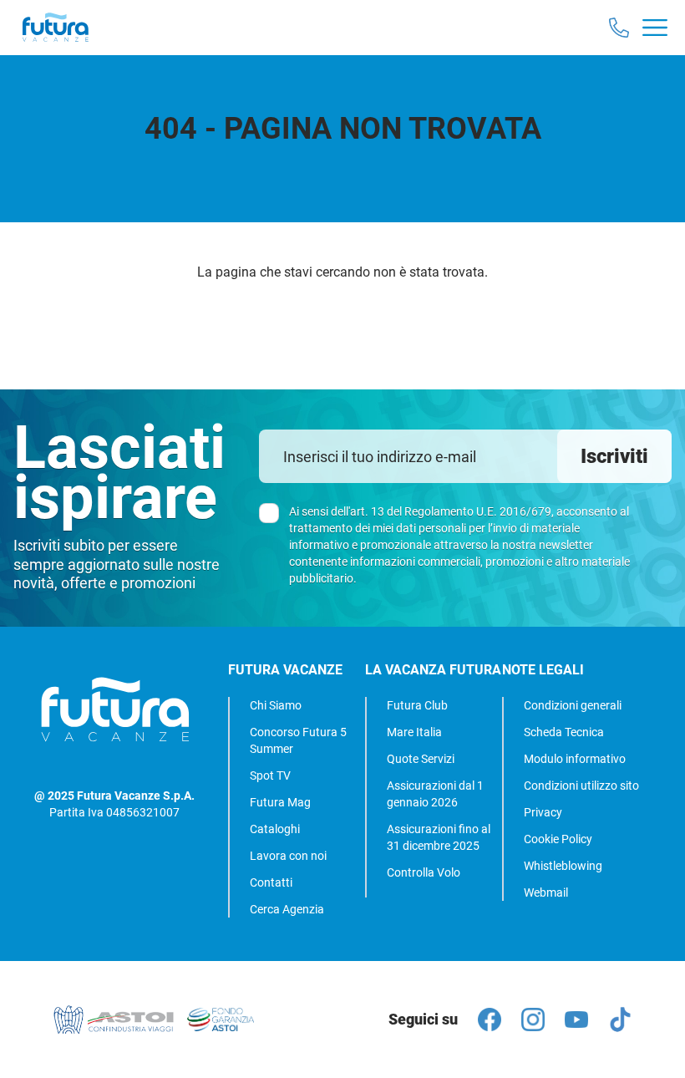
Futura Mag (280, 802)
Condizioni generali (573, 705)
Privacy (543, 812)
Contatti (271, 882)
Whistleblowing (563, 865)
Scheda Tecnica (564, 732)
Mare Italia (414, 732)
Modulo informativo (575, 758)
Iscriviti (614, 456)
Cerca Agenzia (287, 909)
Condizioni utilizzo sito (581, 785)
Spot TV (270, 775)
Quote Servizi (420, 758)
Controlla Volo (423, 872)
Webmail (546, 892)
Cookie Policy (558, 839)
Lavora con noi (288, 855)
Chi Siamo (276, 705)
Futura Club (417, 705)
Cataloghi (275, 829)
